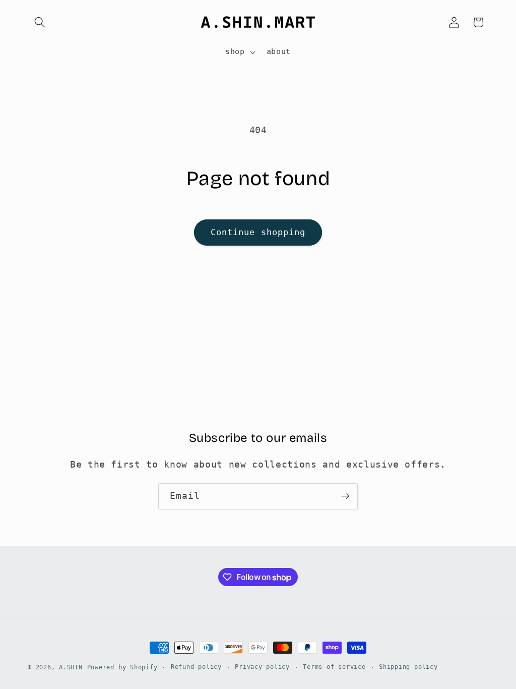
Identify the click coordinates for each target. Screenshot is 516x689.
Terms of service (334, 666)
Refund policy (196, 666)
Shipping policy (408, 666)
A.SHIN (71, 667)
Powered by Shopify (122, 667)
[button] (40, 22)
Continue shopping (258, 232)
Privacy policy (262, 666)
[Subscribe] (345, 496)
